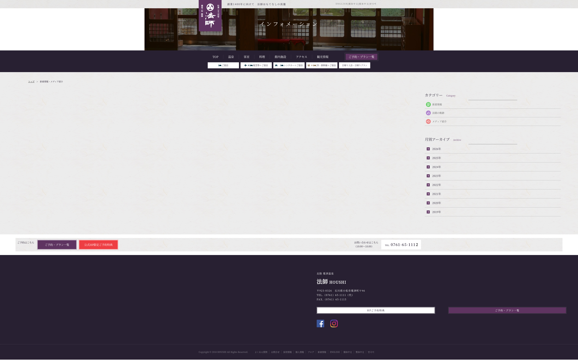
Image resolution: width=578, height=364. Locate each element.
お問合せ (275, 351)
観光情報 (322, 57)
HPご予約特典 (376, 310)
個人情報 (299, 351)
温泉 (231, 57)
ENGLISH (342, 3)
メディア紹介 (439, 121)
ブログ (311, 351)
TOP (215, 57)
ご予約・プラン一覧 (361, 57)
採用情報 (287, 351)
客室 (246, 57)
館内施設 (280, 57)
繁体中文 (364, 3)
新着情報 (437, 104)
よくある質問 (261, 351)
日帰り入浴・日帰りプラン (354, 65)
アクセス (301, 57)
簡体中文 (353, 3)
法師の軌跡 (438, 113)
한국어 (373, 3)
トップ (31, 81)
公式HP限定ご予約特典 (98, 245)
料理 (262, 57)
